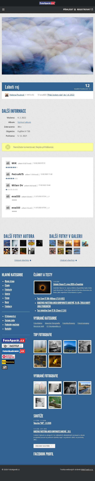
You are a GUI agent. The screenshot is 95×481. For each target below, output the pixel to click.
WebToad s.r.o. (87, 469)
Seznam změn (10, 320)
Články (7, 285)
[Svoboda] (15, 243)
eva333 (16, 196)
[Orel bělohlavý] (69, 251)
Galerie (7, 293)
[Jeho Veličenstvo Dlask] (85, 243)
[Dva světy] (31, 243)
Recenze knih (39, 326)
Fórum (7, 298)
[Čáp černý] (52, 243)
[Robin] (61, 251)
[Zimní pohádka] (7, 243)
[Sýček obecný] (52, 251)
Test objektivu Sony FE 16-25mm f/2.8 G (51, 310)
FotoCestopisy (83, 323)
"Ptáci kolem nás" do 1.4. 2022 (60, 94)
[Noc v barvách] (7, 251)
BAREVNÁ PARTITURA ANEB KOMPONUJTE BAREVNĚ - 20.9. (52, 431)
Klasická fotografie (52, 323)
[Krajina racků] (23, 243)
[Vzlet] (77, 251)
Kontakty (8, 328)
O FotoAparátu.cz (54, 326)
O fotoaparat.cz (10, 316)
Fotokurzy (8, 306)
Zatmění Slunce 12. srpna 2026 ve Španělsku (68, 284)
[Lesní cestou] (23, 251)
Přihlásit (68, 9)
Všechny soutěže (43, 446)
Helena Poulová (17, 94)
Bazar (7, 302)
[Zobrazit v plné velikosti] (47, 46)
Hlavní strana (9, 281)
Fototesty (8, 289)
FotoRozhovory (68, 323)
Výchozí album (24, 122)
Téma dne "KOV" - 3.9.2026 (42, 423)
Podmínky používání (12, 324)
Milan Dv (17, 185)
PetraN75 (18, 174)
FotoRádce (38, 323)
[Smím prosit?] (61, 243)
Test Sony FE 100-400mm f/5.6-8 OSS (51, 298)
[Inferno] (15, 251)
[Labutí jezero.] (77, 243)
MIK (14, 163)
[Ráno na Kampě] (31, 251)
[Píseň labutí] (69, 243)
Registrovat (84, 9)
